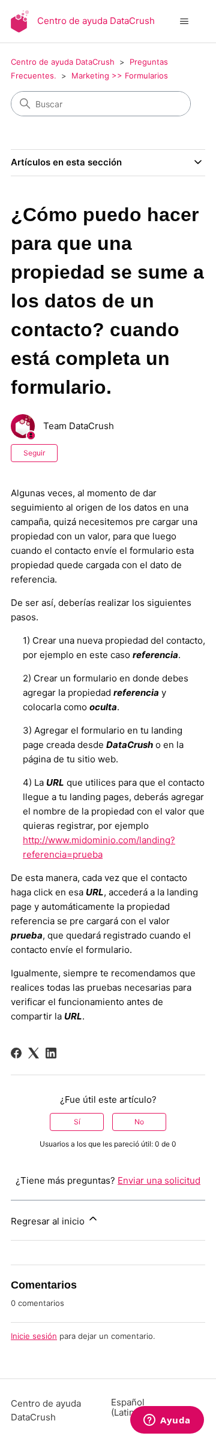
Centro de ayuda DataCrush (63, 62)
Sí (77, 1121)
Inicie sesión (34, 1336)
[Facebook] (16, 1053)
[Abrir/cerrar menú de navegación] (184, 21)
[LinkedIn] (51, 1053)
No (139, 1121)
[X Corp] (33, 1053)
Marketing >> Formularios (119, 75)
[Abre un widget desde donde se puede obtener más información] (167, 1421)
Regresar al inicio (49, 1221)
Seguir (34, 452)
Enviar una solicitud (159, 1180)
